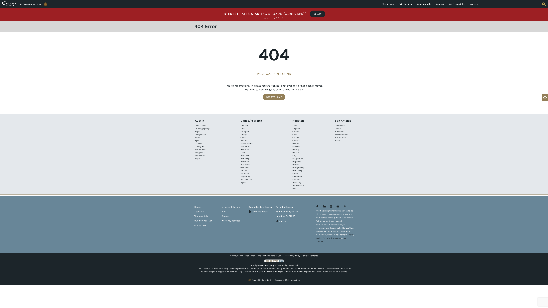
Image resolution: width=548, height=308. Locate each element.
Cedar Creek (200, 125)
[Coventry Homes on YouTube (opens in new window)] (338, 206)
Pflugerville (200, 152)
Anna (242, 128)
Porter (295, 173)
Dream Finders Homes (260, 207)
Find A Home (388, 4)
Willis (295, 188)
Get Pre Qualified (457, 4)
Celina (243, 137)
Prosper (243, 170)
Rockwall (244, 173)
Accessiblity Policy (291, 256)
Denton (243, 140)
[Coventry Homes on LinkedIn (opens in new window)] (324, 206)
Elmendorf (339, 131)
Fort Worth (245, 146)
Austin (350, 235)
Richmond (297, 176)
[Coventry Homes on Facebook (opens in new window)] (317, 206)
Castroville (339, 125)
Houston (296, 152)
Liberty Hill (200, 146)
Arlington (244, 131)
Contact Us (200, 225)
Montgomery (298, 167)
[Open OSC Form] (545, 97)
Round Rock (200, 155)
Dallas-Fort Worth (324, 238)
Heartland (244, 149)
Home (197, 207)
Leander (198, 143)
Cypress (296, 140)
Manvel (295, 164)
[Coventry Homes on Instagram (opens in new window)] (331, 206)
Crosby (295, 137)
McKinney (244, 158)
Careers (474, 4)
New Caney (297, 170)
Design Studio (424, 4)
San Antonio (340, 137)
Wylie (242, 182)
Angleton (296, 128)
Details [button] (318, 13)
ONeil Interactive (292, 280)
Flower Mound (246, 143)
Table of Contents (310, 256)
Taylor (197, 158)
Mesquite (244, 161)
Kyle (197, 140)
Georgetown (200, 134)
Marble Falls (200, 149)
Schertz (338, 140)
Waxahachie (246, 179)
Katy (294, 155)
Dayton (295, 143)
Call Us (282, 221)
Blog (223, 211)
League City (297, 158)
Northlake (244, 164)
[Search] (544, 3)
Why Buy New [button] (405, 4)
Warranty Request (230, 220)
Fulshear (296, 146)
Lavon (243, 152)
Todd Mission (298, 185)
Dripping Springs (202, 128)
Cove (294, 134)
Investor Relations (230, 207)
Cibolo (338, 128)
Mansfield (244, 155)
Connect (440, 4)
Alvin (294, 125)
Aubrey (243, 134)
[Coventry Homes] (68, 4)
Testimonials (201, 216)
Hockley (296, 149)
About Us (199, 211)
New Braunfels (341, 134)
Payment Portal (260, 211)
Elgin (197, 131)
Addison (244, 125)
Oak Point (244, 167)
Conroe (295, 131)
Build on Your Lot (203, 220)
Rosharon (296, 179)
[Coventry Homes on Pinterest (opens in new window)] (345, 206)
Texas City (296, 182)
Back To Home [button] (274, 97)
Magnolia (296, 161)
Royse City (245, 176)
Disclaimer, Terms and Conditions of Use (263, 256)
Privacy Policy (236, 256)
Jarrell (198, 137)
